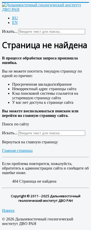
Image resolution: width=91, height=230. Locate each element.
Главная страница (17, 150)
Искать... (9, 31)
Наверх (8, 210)
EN (15, 22)
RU (15, 18)
